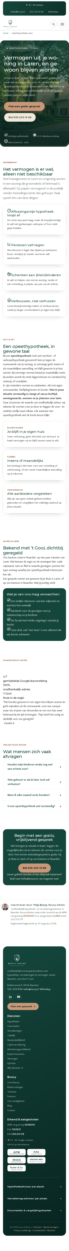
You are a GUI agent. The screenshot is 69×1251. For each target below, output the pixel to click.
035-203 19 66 (36, 12)
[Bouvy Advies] (10, 24)
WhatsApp (53, 12)
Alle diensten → (15, 1068)
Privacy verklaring (22, 1230)
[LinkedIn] (10, 997)
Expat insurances (15, 1054)
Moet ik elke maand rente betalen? (34, 795)
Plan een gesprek (23, 1006)
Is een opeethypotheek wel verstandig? (34, 806)
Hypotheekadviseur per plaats (34, 1186)
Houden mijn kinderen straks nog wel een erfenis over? (34, 766)
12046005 (28, 916)
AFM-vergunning (21, 1125)
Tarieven (11, 1092)
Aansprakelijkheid (16, 1040)
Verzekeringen (14, 1031)
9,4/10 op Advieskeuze (18, 1144)
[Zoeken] (53, 24)
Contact (11, 1110)
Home (6, 33)
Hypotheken (13, 1021)
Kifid (57, 916)
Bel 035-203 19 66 (20, 117)
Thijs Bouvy (40, 904)
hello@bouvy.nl (18, 12)
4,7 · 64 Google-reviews (20, 1140)
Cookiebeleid (38, 1230)
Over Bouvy (13, 1082)
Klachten (51, 1230)
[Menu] (62, 24)
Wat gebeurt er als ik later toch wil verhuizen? (34, 782)
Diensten (37, 1227)
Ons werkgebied (15, 1101)
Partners (11, 1096)
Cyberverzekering (16, 1044)
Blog (9, 1105)
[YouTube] (18, 997)
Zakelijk (11, 1035)
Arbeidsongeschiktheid (18, 1049)
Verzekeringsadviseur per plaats (34, 1198)
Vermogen (12, 1058)
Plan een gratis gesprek (24, 106)
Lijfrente (11, 1063)
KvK (14, 1129)
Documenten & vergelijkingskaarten (34, 1210)
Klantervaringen (15, 1087)
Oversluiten (13, 1026)
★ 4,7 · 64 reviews (34, 5)
